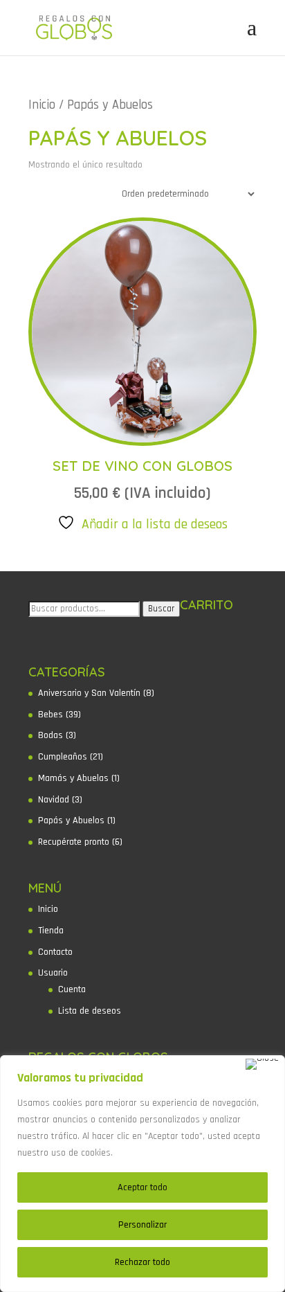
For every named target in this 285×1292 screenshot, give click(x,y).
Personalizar (142, 1225)
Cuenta (72, 989)
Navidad (53, 799)
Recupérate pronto (73, 842)
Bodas (50, 735)
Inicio (41, 105)
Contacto (55, 952)
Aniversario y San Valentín (89, 693)
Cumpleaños (62, 757)
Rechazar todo (142, 1262)
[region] (142, 1173)
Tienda (51, 930)
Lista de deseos (89, 1011)
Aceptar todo (142, 1187)
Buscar (161, 609)
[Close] (262, 1064)
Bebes (50, 714)
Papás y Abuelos (71, 820)
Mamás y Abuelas (73, 778)
